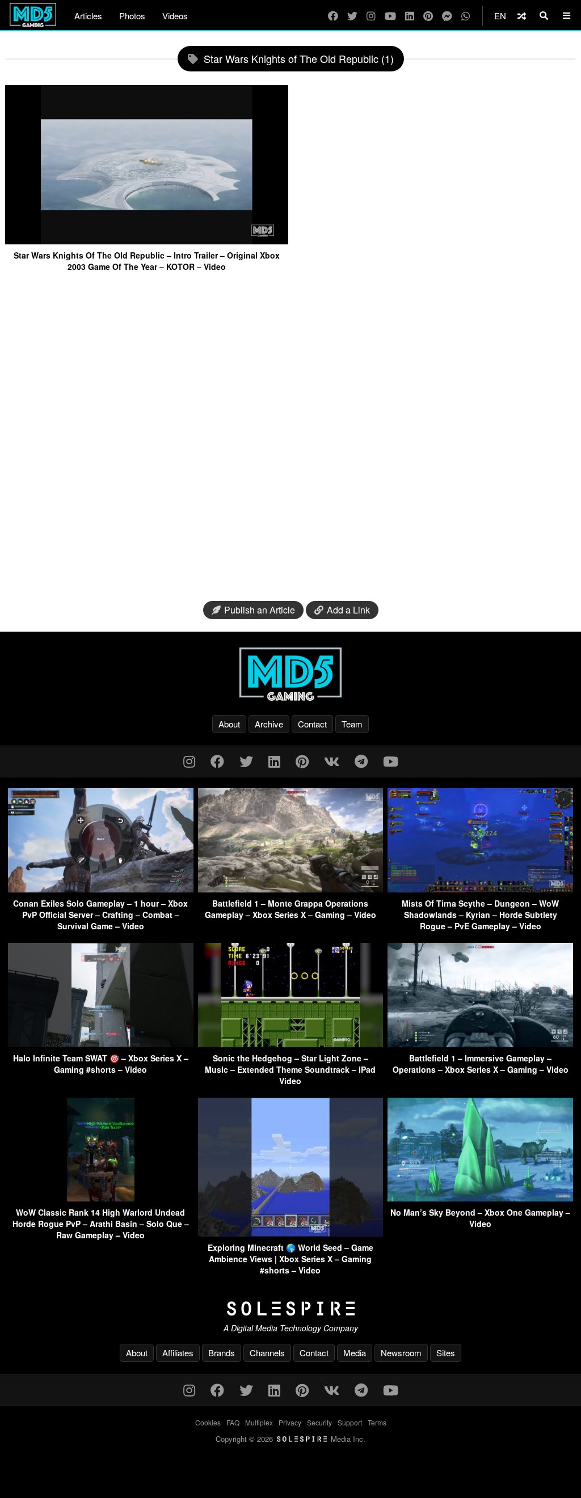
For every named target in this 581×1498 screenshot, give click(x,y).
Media (354, 1353)
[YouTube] (390, 15)
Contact (312, 724)
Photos (132, 16)
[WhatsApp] (466, 15)
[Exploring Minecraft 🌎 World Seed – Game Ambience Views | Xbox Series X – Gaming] (291, 1233)
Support (350, 1422)
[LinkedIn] (410, 15)
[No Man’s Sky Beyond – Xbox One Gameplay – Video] (480, 1198)
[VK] (331, 761)
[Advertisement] (290, 438)
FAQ (232, 1422)
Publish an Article (259, 609)
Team (352, 724)
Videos (175, 16)
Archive (269, 724)
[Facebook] (333, 15)
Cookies (208, 1422)
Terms (377, 1422)
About (229, 724)
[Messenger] (447, 15)
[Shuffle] (522, 15)
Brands (221, 1353)
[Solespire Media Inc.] (290, 1308)
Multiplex (259, 1422)
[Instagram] (371, 15)
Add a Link (348, 609)
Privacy (290, 1422)
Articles (88, 16)
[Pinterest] (428, 15)
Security (319, 1422)
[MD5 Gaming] (290, 674)
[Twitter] (352, 15)
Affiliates (177, 1353)
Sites (445, 1353)
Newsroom (401, 1353)
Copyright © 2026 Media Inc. (290, 1438)
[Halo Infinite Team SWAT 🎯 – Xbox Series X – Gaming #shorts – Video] (100, 1044)
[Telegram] (361, 761)
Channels (267, 1353)
